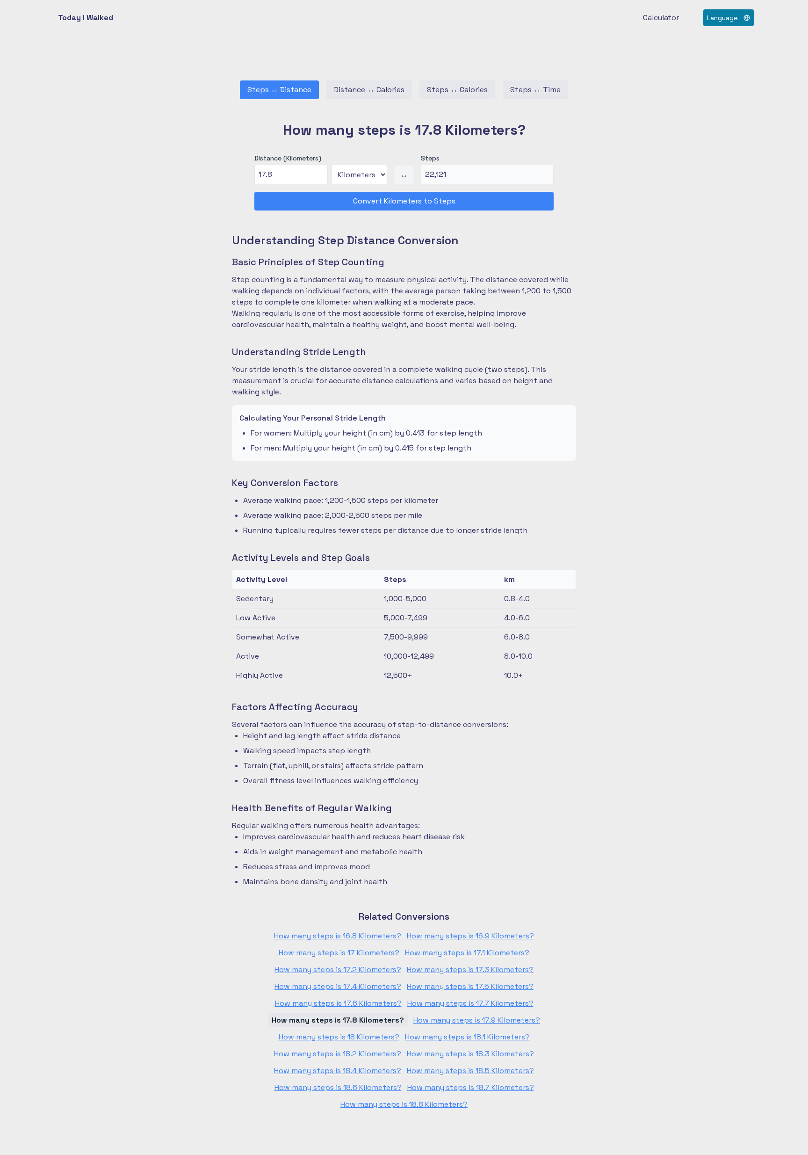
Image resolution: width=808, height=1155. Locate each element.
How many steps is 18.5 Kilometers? (470, 1070)
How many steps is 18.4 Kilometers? (337, 1070)
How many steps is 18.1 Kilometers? (467, 1037)
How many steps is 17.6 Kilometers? (338, 1003)
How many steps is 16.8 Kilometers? (337, 936)
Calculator (661, 17)
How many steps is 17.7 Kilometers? (470, 1003)
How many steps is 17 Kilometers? (339, 953)
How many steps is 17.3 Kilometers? (470, 969)
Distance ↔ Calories (369, 89)
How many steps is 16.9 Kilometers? (470, 936)
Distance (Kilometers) (287, 158)
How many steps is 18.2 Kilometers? (337, 1054)
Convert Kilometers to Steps (404, 201)
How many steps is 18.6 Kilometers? (338, 1087)
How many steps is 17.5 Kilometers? (470, 986)
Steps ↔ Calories (457, 89)
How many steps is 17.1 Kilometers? (467, 953)
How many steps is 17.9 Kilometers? (476, 1020)
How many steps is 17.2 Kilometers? (337, 969)
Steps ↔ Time (535, 89)
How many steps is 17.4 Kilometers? (337, 986)
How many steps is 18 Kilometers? (339, 1037)
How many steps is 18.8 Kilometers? (404, 1104)
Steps (430, 158)
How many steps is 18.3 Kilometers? (470, 1054)
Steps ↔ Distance (279, 89)
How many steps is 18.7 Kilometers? (470, 1087)
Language (722, 18)
